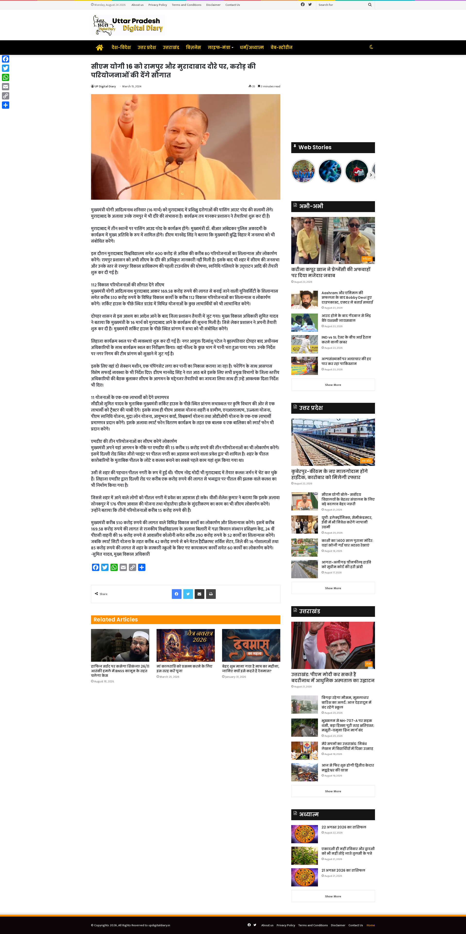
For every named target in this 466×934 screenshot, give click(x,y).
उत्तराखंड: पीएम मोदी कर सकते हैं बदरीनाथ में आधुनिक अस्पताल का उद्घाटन (332, 677)
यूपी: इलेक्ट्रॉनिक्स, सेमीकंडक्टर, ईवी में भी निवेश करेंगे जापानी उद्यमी (347, 522)
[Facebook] (5, 59)
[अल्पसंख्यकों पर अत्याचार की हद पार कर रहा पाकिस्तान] (304, 366)
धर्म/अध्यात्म (252, 47)
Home (371, 925)
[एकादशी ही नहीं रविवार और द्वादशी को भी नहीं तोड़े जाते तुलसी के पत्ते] (304, 856)
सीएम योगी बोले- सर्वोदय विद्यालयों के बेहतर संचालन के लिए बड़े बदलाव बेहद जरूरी (348, 499)
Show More (333, 385)
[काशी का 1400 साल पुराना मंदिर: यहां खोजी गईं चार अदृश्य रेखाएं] (304, 547)
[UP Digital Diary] (128, 25)
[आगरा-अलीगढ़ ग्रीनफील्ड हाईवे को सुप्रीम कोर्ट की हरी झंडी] (304, 569)
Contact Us (232, 5)
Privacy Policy (158, 5)
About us (138, 5)
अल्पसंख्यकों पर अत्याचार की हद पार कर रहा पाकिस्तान (346, 361)
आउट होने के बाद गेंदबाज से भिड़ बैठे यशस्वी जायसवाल (346, 318)
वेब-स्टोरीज (281, 47)
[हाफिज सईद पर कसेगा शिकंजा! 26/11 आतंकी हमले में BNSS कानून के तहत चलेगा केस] (120, 645)
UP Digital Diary (105, 86)
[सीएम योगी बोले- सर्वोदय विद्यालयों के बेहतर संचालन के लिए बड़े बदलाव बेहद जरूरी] (304, 501)
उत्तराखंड (171, 47)
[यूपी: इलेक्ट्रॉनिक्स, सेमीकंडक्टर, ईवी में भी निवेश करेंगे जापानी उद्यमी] (304, 524)
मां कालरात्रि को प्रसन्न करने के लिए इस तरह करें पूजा (184, 668)
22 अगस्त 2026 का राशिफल (344, 827)
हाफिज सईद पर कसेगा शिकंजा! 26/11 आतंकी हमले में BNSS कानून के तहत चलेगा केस (120, 671)
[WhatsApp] (5, 77)
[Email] (5, 86)
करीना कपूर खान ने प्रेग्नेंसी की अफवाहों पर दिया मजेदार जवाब (330, 272)
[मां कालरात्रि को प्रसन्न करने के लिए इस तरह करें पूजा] (186, 645)
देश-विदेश (121, 47)
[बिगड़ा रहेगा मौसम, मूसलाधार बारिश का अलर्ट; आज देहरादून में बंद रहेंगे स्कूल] (304, 704)
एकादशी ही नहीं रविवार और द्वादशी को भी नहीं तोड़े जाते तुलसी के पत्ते (348, 851)
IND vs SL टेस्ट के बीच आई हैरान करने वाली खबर (346, 340)
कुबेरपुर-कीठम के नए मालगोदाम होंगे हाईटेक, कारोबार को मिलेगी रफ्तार (329, 474)
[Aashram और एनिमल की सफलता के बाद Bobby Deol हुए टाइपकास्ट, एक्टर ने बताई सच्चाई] (304, 300)
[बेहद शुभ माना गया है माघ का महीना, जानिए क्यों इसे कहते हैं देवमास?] (251, 645)
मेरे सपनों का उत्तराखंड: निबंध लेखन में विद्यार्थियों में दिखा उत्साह (347, 746)
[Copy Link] (5, 95)
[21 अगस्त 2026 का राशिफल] (304, 877)
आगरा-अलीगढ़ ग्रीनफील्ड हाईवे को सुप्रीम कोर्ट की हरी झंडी (346, 565)
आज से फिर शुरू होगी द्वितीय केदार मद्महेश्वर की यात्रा (348, 768)
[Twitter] (5, 68)
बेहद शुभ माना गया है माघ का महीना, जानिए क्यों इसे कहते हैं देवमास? (250, 668)
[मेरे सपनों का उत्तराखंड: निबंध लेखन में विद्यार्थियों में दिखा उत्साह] (304, 751)
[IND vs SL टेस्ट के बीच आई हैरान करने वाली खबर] (304, 344)
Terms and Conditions (186, 5)
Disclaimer (213, 5)
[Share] (5, 105)
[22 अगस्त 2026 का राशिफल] (304, 834)
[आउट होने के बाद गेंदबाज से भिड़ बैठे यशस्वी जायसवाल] (304, 323)
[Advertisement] (333, 96)
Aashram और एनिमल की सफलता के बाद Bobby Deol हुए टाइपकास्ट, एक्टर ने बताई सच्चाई (347, 297)
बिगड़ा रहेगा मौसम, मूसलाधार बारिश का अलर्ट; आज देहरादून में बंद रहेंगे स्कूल (346, 702)
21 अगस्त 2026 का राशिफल (343, 870)
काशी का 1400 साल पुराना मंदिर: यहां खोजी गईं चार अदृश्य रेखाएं (347, 543)
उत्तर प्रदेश (147, 47)
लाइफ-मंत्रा (219, 47)
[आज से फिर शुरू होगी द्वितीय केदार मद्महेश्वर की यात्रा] (304, 772)
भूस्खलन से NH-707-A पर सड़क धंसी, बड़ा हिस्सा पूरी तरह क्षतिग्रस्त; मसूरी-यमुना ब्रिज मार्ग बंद (348, 725)
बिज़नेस (193, 47)
